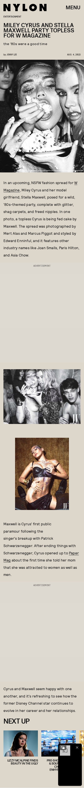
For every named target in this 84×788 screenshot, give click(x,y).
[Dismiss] (77, 747)
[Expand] (62, 747)
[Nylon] (25, 7)
